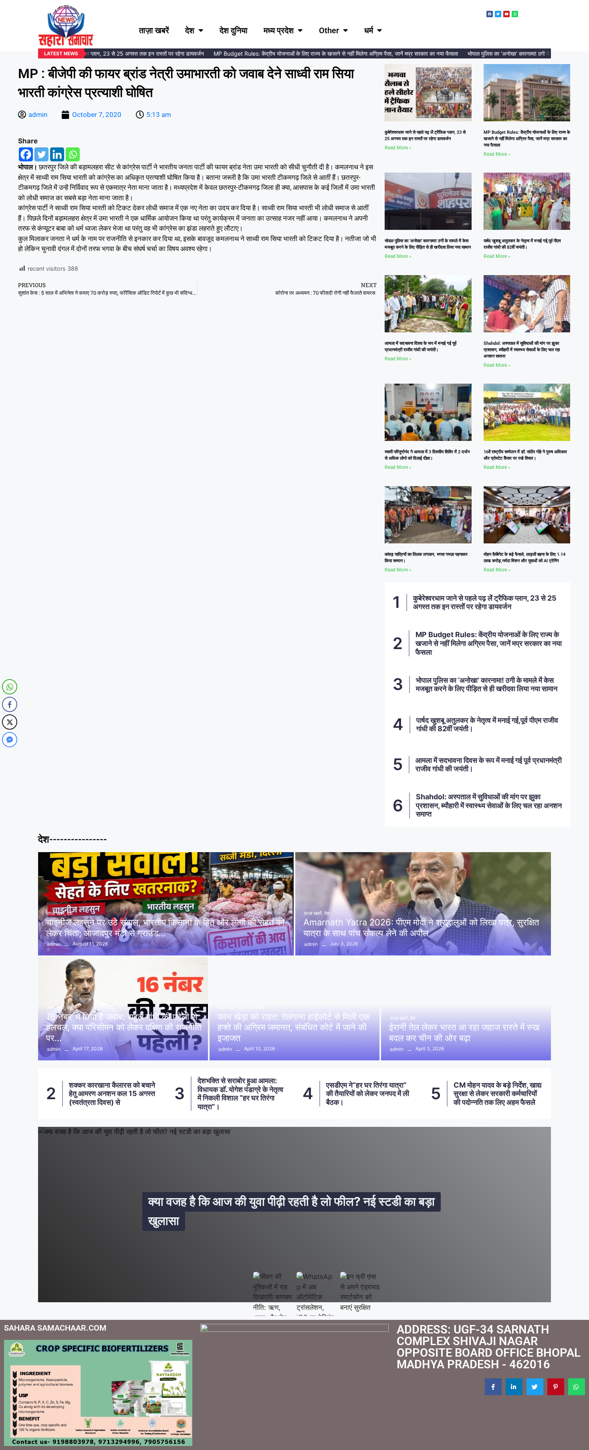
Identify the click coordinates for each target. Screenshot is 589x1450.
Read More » (398, 148)
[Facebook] (26, 154)
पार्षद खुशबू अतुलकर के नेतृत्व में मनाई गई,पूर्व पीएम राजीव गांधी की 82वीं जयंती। (487, 724)
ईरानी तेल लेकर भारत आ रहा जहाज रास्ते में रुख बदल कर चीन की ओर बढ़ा (464, 1032)
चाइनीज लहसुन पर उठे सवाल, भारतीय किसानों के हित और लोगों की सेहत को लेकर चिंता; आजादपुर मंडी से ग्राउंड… (165, 927)
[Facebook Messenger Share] (9, 739)
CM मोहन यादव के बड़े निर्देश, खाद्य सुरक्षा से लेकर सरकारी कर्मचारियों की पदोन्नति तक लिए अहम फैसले (369, 1093)
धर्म (368, 30)
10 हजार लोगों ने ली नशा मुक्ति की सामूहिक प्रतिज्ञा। (496, 1093)
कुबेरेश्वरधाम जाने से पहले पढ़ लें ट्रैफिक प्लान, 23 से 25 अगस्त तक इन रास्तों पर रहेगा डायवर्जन (485, 602)
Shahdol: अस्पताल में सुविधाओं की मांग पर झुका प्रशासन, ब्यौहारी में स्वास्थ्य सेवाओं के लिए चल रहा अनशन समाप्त (522, 350)
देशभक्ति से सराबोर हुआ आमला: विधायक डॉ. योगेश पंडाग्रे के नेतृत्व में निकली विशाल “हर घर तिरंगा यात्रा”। (112, 1093)
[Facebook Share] (9, 704)
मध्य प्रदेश (279, 30)
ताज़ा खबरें (154, 30)
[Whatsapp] (73, 154)
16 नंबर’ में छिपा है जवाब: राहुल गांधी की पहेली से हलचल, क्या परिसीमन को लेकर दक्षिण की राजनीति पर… (124, 1027)
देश (189, 30)
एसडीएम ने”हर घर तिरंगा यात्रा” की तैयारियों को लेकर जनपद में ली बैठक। (239, 1093)
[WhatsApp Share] (9, 686)
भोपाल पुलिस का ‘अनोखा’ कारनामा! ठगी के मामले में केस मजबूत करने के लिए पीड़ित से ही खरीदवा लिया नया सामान (486, 684)
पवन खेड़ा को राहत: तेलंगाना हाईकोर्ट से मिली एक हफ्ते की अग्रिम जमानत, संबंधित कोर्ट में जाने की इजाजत (293, 1027)
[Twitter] (41, 154)
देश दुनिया (234, 30)
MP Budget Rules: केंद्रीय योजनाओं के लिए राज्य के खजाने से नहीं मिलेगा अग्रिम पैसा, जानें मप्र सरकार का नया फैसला (319, 53)
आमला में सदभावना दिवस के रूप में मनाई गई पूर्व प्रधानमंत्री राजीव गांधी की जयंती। (489, 764)
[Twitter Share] (9, 722)
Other (329, 30)
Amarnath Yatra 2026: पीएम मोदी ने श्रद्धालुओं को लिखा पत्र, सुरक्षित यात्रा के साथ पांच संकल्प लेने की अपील (421, 927)
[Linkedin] (57, 154)
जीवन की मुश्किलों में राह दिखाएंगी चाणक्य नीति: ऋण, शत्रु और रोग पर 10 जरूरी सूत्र (296, 1211)
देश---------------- (72, 839)
